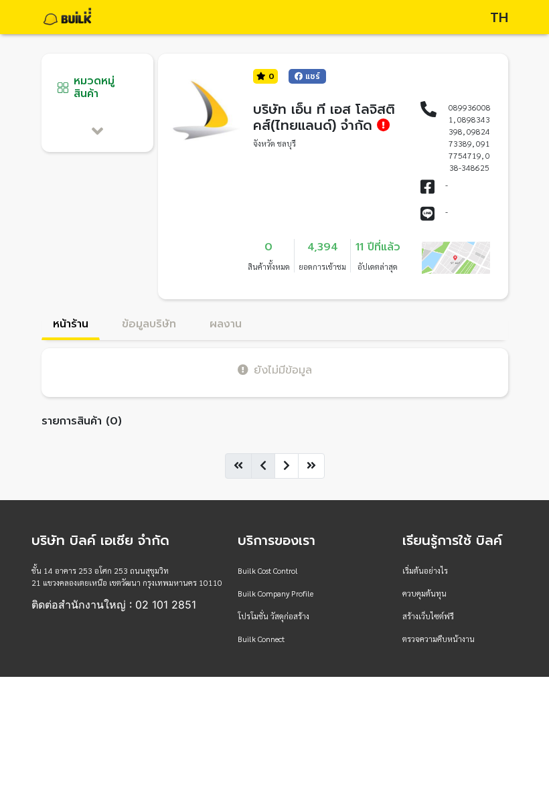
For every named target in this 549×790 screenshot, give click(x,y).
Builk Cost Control (268, 570)
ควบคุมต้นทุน (424, 593)
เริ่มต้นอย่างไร (425, 570)
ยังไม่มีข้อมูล (283, 370)
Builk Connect (261, 638)
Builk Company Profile (275, 593)
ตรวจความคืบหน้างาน (438, 638)
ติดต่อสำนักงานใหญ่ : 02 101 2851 (113, 604)
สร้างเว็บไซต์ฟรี (428, 616)
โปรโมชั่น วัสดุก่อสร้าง (273, 616)
